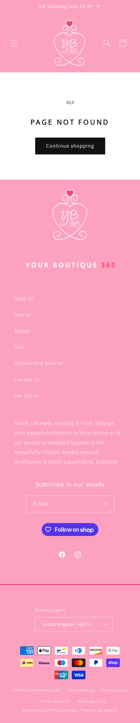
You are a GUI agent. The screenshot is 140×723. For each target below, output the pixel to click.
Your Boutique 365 (44, 690)
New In (22, 314)
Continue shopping (70, 145)
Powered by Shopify (99, 710)
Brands (22, 330)
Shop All (24, 298)
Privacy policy (114, 690)
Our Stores (26, 395)
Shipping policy (92, 701)
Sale (19, 347)
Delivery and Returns (38, 363)
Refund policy (81, 690)
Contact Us (27, 379)
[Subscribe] (106, 503)
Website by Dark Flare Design (49, 710)
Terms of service (55, 701)
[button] (14, 43)
